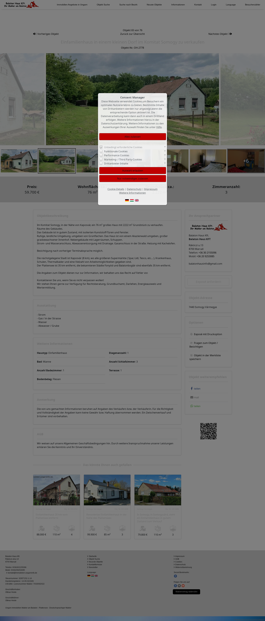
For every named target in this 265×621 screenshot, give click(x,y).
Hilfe (159, 127)
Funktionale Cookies (116, 151)
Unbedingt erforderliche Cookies (123, 147)
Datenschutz (134, 189)
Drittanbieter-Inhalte (116, 163)
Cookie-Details (116, 189)
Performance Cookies (116, 155)
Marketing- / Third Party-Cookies (123, 159)
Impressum (150, 189)
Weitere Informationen (132, 192)
